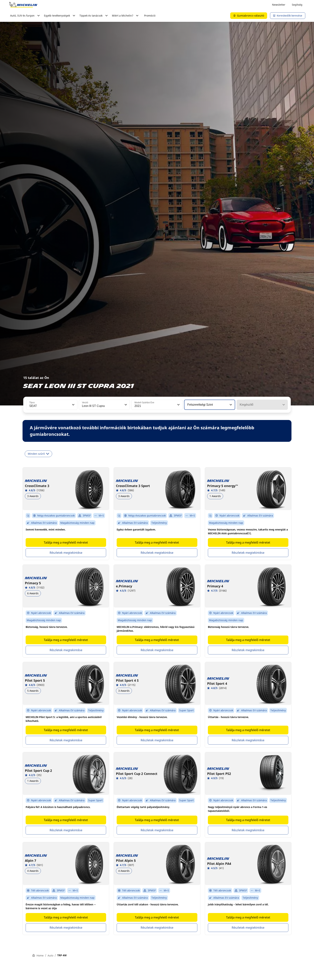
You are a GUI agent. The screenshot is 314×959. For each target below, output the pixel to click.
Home (40, 955)
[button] (72, 405)
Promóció (149, 15)
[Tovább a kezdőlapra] (23, 4)
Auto (50, 955)
